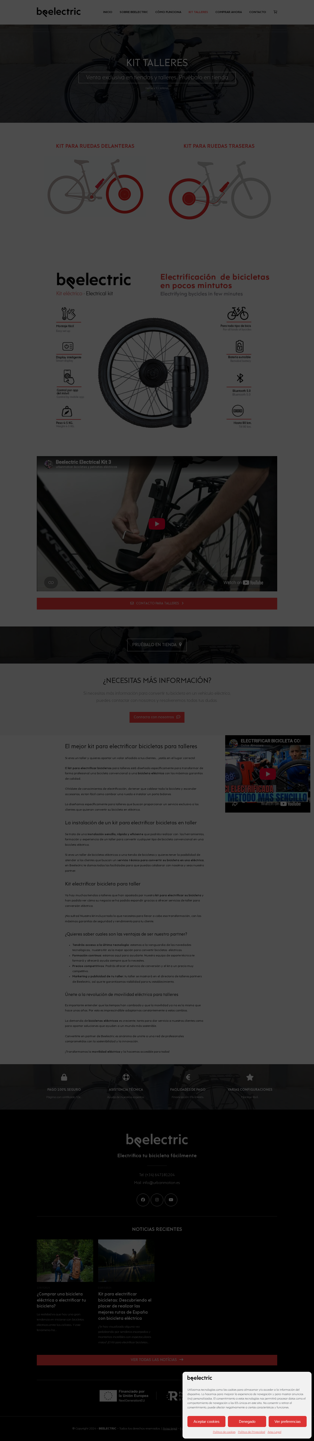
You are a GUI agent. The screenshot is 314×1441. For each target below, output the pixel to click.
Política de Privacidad (251, 1432)
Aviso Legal (274, 1432)
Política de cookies (224, 1432)
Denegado (247, 1421)
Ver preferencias (288, 1421)
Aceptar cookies (207, 1421)
